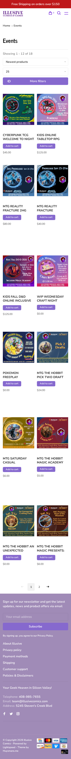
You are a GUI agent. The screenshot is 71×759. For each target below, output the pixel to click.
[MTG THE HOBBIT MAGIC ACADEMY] (52, 433)
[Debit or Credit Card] (64, 753)
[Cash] (63, 747)
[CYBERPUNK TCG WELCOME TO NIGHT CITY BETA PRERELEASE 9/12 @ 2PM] (18, 110)
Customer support (15, 669)
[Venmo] (55, 747)
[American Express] (63, 742)
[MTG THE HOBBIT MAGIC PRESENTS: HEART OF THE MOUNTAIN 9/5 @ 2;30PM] (52, 521)
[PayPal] (48, 747)
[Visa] (55, 742)
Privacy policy (12, 650)
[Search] (59, 13)
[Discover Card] (40, 747)
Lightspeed (9, 747)
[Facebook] (4, 714)
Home (6, 25)
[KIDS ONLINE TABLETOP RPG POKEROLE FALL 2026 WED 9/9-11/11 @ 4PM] (52, 110)
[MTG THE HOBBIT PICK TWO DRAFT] (52, 348)
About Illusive (12, 644)
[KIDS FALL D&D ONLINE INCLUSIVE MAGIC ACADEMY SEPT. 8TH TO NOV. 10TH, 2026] (18, 271)
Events (18, 25)
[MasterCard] (47, 742)
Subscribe (35, 626)
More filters (38, 81)
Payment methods (15, 656)
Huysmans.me (10, 751)
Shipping (9, 663)
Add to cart (12, 146)
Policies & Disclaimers (18, 675)
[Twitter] (11, 714)
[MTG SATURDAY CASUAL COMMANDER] (18, 433)
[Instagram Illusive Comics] (18, 714)
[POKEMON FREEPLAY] (18, 348)
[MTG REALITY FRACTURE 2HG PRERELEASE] (18, 181)
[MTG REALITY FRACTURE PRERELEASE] (52, 181)
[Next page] (48, 587)
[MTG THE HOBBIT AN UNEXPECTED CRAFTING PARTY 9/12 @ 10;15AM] (18, 521)
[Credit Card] (40, 742)
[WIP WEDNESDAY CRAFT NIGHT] (52, 271)
